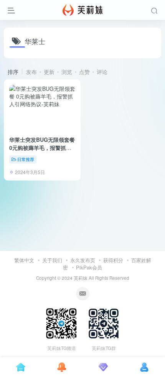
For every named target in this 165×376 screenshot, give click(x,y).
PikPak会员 (89, 267)
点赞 (84, 72)
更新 (49, 72)
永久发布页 (82, 260)
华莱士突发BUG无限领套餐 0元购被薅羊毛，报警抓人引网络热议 (42, 147)
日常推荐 (25, 159)
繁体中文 (24, 260)
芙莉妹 (80, 278)
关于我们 (52, 260)
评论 (102, 72)
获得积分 (113, 260)
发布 (31, 72)
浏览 (66, 72)
